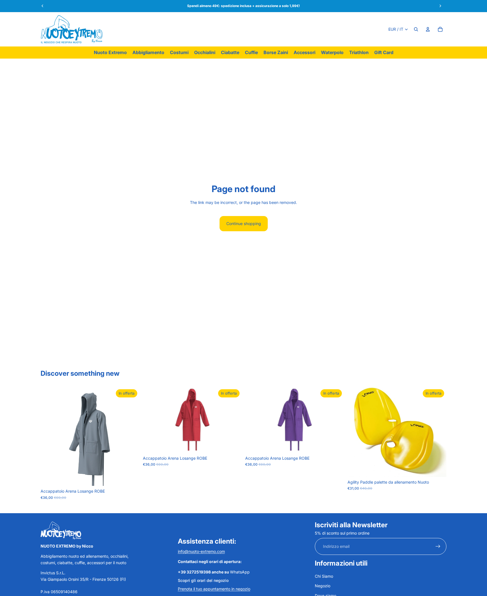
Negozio (322, 585)
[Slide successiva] (438, 432)
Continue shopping (243, 223)
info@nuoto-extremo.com (201, 551)
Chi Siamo (324, 576)
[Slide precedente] (355, 432)
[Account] (428, 29)
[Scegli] (131, 477)
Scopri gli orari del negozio (203, 580)
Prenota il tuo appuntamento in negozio (214, 588)
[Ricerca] (416, 29)
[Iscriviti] (438, 546)
